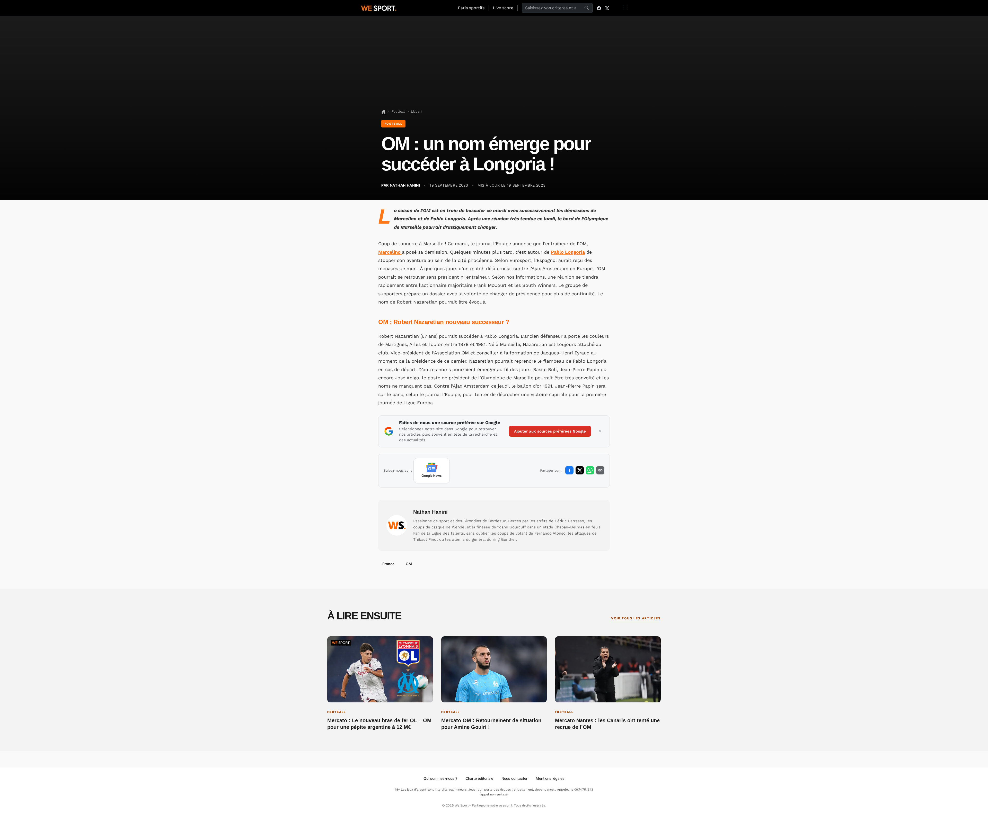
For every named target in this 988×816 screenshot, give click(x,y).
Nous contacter (514, 778)
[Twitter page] (607, 8)
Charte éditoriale (479, 778)
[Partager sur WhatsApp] (590, 470)
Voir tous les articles (636, 618)
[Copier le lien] (600, 470)
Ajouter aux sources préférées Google (550, 431)
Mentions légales (550, 778)
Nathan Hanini (430, 512)
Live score (503, 7)
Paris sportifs (471, 7)
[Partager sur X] (580, 470)
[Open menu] (624, 8)
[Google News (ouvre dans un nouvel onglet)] (431, 470)
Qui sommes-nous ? (440, 778)
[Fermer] (600, 431)
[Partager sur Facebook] (569, 470)
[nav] (383, 111)
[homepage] (379, 7)
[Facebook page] (599, 8)
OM (409, 564)
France (388, 564)
